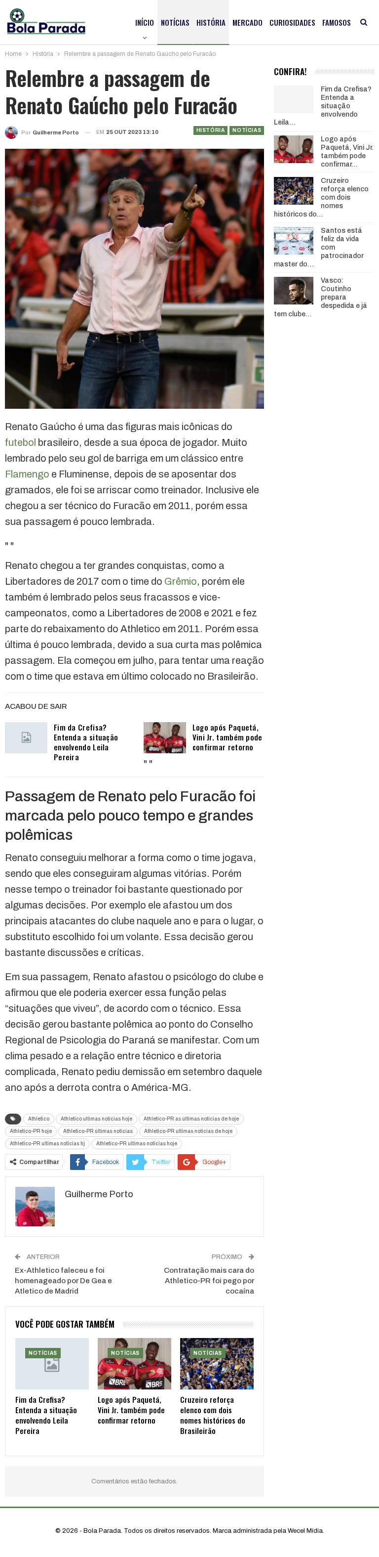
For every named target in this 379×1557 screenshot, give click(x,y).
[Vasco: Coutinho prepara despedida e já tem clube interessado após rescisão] (293, 290)
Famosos (336, 22)
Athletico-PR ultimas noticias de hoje (188, 1131)
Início (144, 22)
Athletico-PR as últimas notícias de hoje (191, 1119)
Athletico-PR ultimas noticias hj (47, 1143)
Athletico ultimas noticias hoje (96, 1119)
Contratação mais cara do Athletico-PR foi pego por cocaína (209, 1280)
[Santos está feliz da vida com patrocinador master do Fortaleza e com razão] (293, 241)
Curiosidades (292, 22)
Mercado (247, 22)
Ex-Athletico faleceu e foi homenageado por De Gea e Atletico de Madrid (63, 1280)
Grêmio (180, 581)
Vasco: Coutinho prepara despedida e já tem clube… (320, 297)
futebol (20, 442)
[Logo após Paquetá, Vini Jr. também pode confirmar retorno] (165, 738)
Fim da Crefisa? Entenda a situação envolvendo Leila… (323, 106)
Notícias (175, 22)
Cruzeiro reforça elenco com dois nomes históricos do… (321, 197)
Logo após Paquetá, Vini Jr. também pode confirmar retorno (227, 737)
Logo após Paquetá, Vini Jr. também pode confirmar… (347, 151)
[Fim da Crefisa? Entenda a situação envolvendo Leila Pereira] (26, 738)
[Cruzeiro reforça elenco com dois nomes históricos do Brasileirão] (217, 1363)
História (211, 22)
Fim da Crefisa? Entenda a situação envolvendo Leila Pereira (86, 742)
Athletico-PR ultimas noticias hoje (136, 1143)
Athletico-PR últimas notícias (98, 1131)
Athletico (38, 1119)
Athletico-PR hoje (31, 1131)
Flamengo (27, 474)
